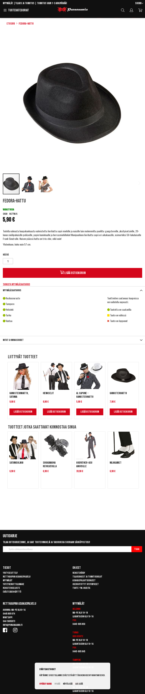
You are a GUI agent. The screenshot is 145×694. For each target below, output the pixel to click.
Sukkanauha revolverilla (50, 464)
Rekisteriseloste (11, 588)
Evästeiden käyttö (12, 591)
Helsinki (76, 609)
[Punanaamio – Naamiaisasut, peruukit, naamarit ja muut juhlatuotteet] (72, 10)
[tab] (72, 290)
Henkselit (48, 393)
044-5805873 (9, 621)
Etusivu (11, 23)
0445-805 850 (78, 624)
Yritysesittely (10, 572)
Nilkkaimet (115, 463)
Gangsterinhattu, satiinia (19, 395)
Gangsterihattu (118, 393)
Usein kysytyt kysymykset (85, 584)
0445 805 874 (9, 613)
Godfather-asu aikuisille (84, 464)
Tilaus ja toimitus (24, 3)
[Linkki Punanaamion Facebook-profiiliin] (5, 630)
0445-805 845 (78, 651)
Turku (75, 632)
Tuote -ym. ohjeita (81, 588)
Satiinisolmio (16, 463)
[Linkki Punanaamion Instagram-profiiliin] (16, 630)
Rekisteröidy (78, 572)
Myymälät (8, 3)
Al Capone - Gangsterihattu (84, 395)
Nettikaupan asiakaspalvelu (16, 576)
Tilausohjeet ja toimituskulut (87, 576)
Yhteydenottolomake (13, 584)
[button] (139, 3)
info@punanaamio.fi (12, 625)
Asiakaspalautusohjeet (84, 580)
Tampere (76, 660)
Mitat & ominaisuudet (13, 340)
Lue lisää (79, 683)
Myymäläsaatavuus (12, 290)
